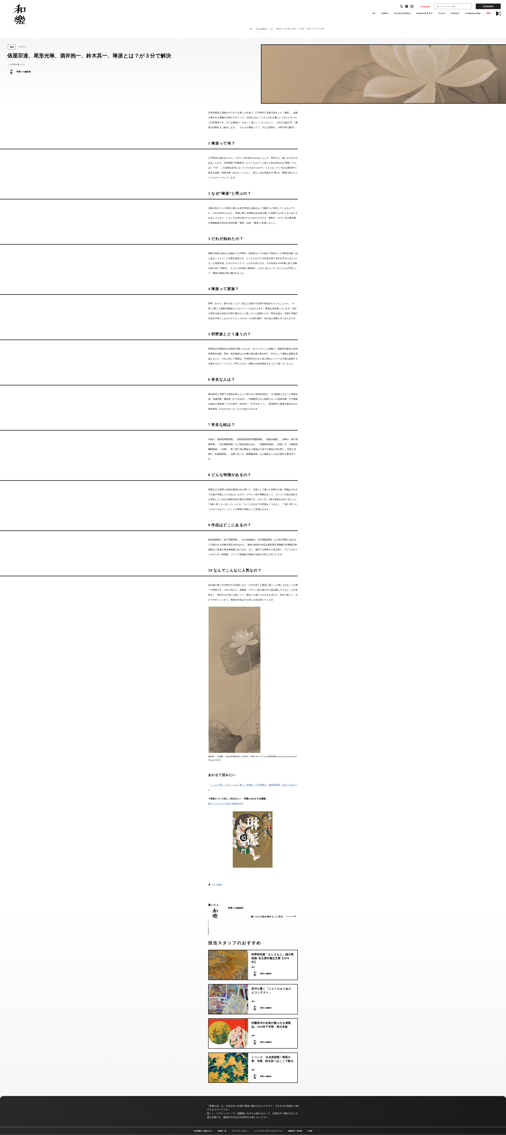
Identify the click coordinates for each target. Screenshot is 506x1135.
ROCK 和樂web (261, 29)
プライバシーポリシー (240, 1131)
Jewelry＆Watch (402, 13)
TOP (250, 29)
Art (373, 13)
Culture (385, 13)
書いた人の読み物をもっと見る (267, 916)
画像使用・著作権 (295, 1131)
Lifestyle (455, 13)
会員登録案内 (488, 6)
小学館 (309, 1131)
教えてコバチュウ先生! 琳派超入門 (225, 803)
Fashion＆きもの (424, 13)
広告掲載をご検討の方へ (203, 1131)
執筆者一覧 (222, 1131)
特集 (488, 13)
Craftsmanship (473, 13)
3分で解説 (217, 885)
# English (425, 6)
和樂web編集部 (236, 908)
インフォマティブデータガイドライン (268, 1131)
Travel (441, 13)
